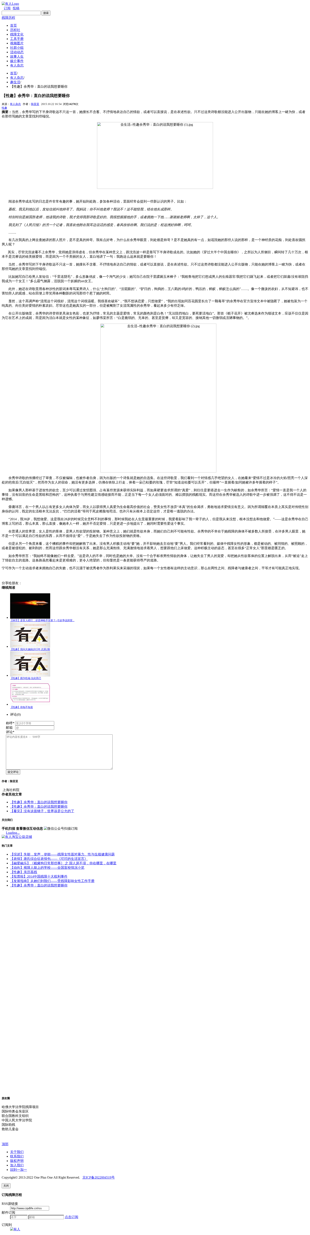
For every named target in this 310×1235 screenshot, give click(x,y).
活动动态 (17, 52)
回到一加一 (18, 1169)
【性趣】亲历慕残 (23, 872)
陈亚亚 (35, 104)
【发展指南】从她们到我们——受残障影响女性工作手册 (52, 881)
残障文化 (17, 34)
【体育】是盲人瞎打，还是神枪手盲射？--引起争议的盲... (42, 620)
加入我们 (17, 1165)
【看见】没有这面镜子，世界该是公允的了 (42, 811)
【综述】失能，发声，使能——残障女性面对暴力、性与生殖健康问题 (62, 854)
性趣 (4, 107)
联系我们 (17, 1156)
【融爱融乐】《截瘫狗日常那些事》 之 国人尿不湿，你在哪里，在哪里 (63, 863)
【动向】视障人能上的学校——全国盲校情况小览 (47, 867)
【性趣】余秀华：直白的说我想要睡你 (38, 802)
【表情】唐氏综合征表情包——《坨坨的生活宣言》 (49, 859)
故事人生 (17, 56)
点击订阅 (71, 1217)
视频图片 (17, 43)
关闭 (6, 1185)
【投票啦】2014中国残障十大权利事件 (38, 876)
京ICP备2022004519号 (98, 1177)
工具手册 (17, 39)
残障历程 (8, 17)
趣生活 (15, 82)
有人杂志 (17, 65)
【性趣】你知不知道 (21, 707)
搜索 (46, 13)
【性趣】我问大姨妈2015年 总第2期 (30, 649)
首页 (13, 25)
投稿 (16, 8)
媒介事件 (17, 61)
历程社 (15, 30)
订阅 (7, 8)
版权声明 (17, 1161)
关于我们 (17, 1152)
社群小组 (17, 47)
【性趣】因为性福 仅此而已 (25, 678)
